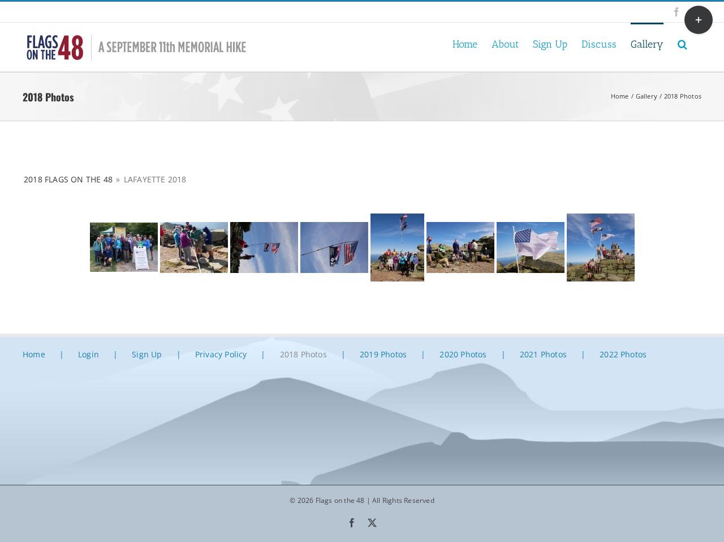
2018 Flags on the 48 (68, 179)
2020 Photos (462, 354)
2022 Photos (623, 354)
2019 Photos (383, 354)
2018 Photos (303, 354)
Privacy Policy (221, 354)
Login (88, 354)
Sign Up (147, 354)
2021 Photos (543, 354)
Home (34, 354)
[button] (682, 43)
